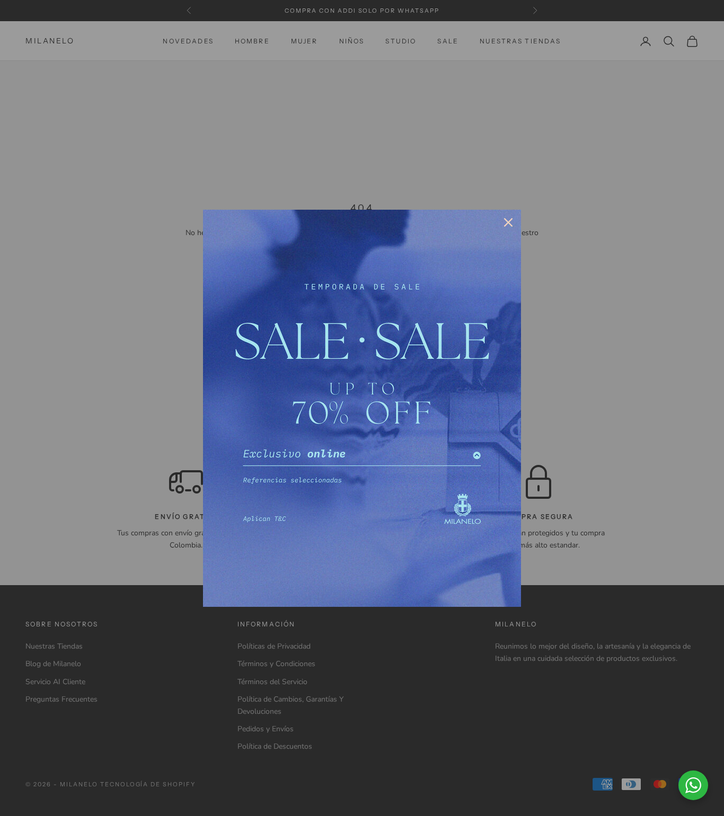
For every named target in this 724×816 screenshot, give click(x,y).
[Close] (508, 222)
